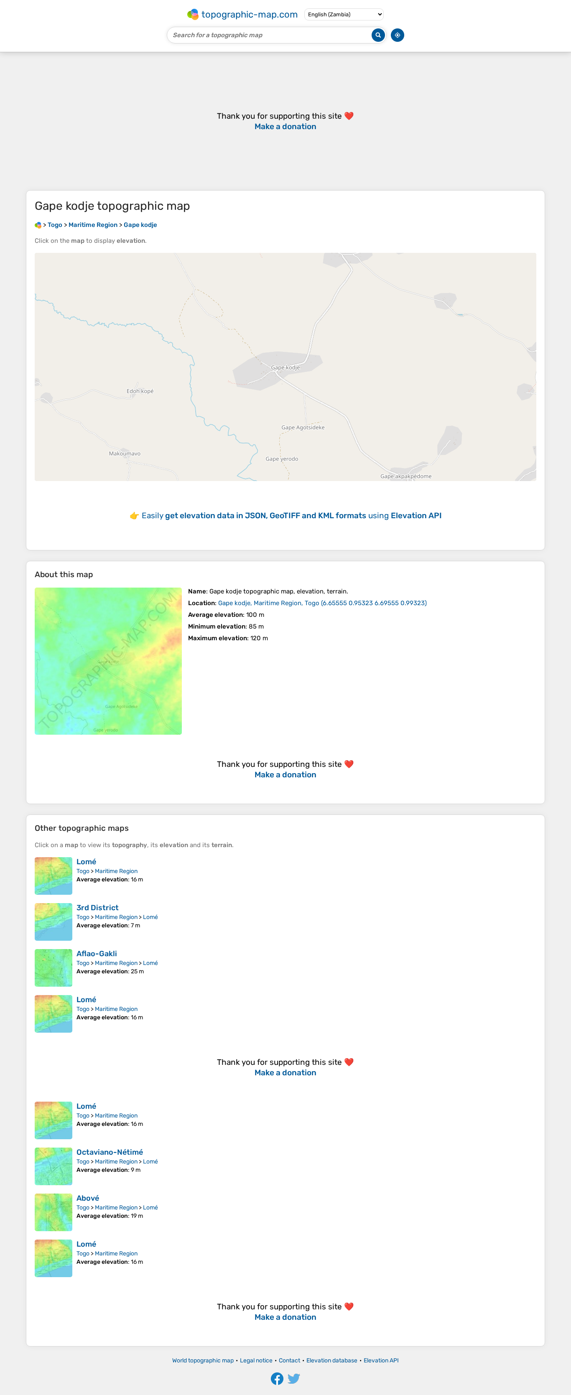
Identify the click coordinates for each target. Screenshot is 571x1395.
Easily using (292, 515)
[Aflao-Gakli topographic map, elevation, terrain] (53, 968)
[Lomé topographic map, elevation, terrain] (53, 876)
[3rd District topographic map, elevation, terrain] (53, 922)
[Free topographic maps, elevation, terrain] (38, 225)
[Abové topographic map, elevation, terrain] (53, 1212)
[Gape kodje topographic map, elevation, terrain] (108, 661)
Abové (87, 1198)
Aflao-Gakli (96, 953)
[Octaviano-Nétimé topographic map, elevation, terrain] (53, 1166)
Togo (82, 871)
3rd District (97, 907)
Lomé (86, 861)
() (322, 603)
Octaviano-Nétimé (109, 1152)
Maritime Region (116, 871)
